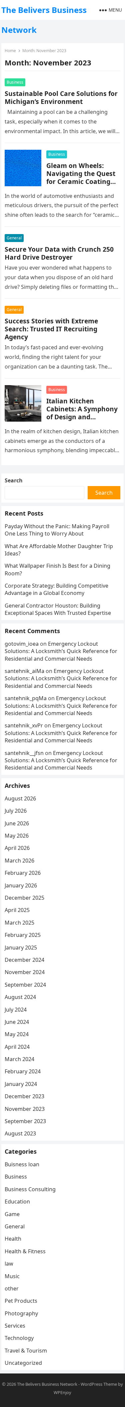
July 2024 (16, 1009)
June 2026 (17, 823)
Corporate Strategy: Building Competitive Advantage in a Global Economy (56, 589)
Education (17, 1201)
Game (12, 1214)
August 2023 (20, 1133)
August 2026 (20, 798)
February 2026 (23, 872)
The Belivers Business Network (44, 19)
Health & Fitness (25, 1251)
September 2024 (25, 984)
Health (13, 1238)
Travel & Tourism (26, 1350)
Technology (19, 1338)
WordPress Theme (99, 1384)
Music (12, 1276)
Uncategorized (23, 1362)
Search (14, 480)
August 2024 (20, 997)
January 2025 (21, 947)
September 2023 (25, 1121)
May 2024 (17, 1034)
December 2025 (24, 897)
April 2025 (17, 910)
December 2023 (24, 1096)
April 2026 (17, 848)
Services (15, 1325)
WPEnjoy (62, 1392)
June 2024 (17, 1022)
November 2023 (25, 1109)
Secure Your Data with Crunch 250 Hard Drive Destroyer (59, 253)
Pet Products (21, 1300)
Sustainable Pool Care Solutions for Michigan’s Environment (61, 97)
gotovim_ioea (22, 643)
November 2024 (25, 972)
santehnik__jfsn (24, 753)
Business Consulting (30, 1189)
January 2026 (21, 885)
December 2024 (24, 959)
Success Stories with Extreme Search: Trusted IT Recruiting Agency (51, 328)
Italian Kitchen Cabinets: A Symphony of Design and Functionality (82, 412)
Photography (21, 1313)
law (9, 1263)
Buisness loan (22, 1164)
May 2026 (17, 835)
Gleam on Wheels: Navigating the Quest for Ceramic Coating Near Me (80, 177)
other (12, 1288)
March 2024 (19, 1059)
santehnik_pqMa (26, 698)
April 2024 (17, 1046)
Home (10, 50)
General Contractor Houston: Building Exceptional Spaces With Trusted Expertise (58, 609)
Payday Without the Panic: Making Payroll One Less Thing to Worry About (57, 530)
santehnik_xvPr (24, 725)
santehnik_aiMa (24, 671)
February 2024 (23, 1071)
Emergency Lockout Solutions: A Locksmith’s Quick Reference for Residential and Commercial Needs (61, 651)
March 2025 (19, 922)
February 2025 (23, 935)
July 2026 (16, 810)
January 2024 (21, 1084)
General (14, 238)
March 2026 (19, 860)
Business (15, 82)
